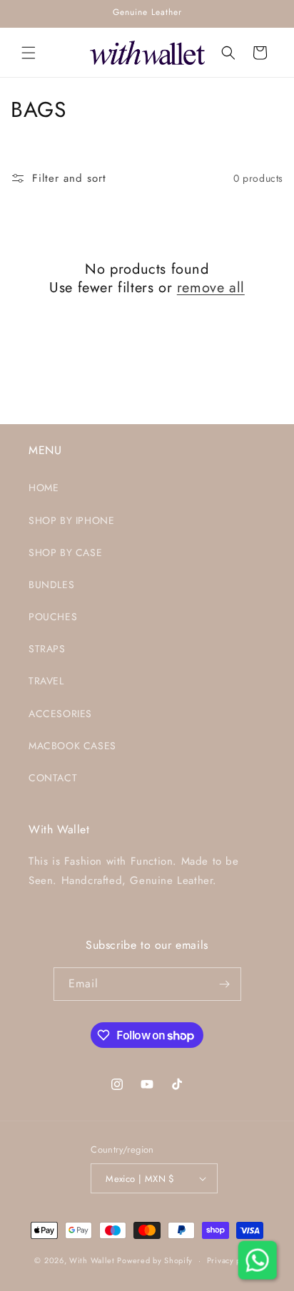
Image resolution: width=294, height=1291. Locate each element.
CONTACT (53, 778)
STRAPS (47, 649)
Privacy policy (233, 1260)
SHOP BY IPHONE (71, 520)
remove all (211, 288)
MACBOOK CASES (72, 746)
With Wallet (92, 1260)
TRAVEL (46, 681)
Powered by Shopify (155, 1260)
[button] (28, 52)
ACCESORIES (60, 713)
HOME (44, 487)
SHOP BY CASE (65, 552)
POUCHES (53, 617)
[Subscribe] (224, 984)
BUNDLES (51, 584)
